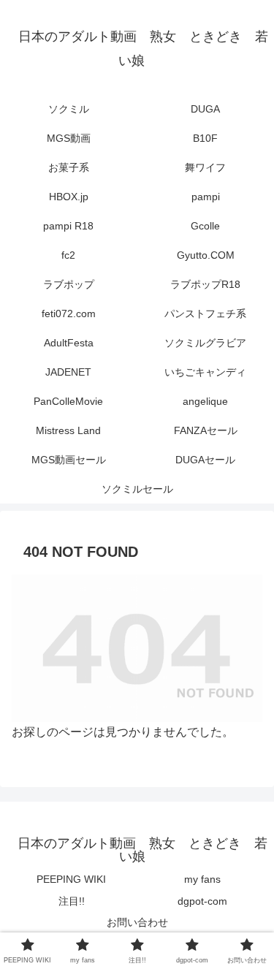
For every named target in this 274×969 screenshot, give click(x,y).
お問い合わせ (137, 922)
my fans (202, 879)
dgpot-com (202, 901)
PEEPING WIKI (71, 879)
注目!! (71, 901)
